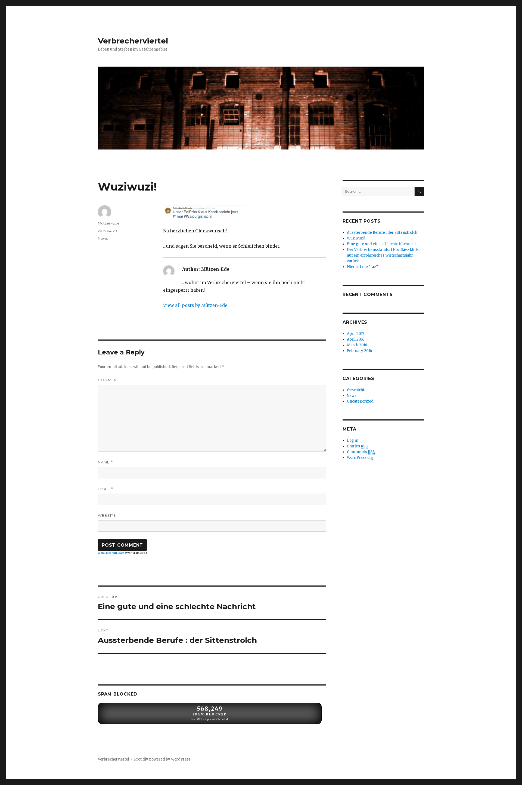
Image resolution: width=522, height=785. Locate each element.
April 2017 (355, 333)
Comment (108, 380)
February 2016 (359, 350)
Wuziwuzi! (356, 238)
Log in (352, 440)
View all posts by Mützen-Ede (195, 305)
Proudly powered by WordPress (162, 759)
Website (107, 515)
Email (105, 489)
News (103, 238)
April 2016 (355, 339)
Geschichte (356, 390)
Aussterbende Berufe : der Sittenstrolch (382, 232)
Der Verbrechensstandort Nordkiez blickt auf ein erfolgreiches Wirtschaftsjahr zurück (383, 255)
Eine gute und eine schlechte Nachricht (381, 244)
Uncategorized (360, 401)
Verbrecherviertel (133, 40)
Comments (361, 452)
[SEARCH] (419, 191)
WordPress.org (360, 457)
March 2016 (357, 345)
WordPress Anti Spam (111, 552)
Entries (357, 446)
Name (105, 462)
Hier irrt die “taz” (362, 266)
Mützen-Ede (109, 223)
